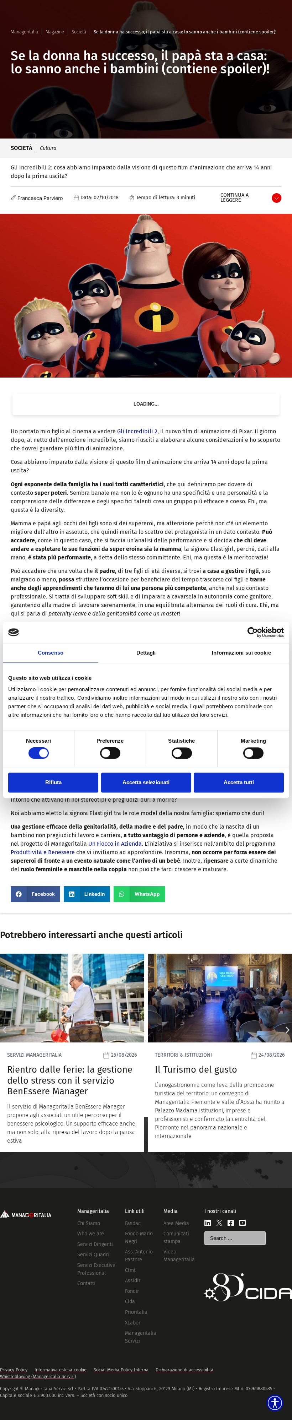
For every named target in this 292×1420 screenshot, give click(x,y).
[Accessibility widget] (274, 1402)
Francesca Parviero (40, 198)
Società (79, 31)
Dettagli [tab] (146, 653)
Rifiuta (53, 782)
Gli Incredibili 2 (137, 431)
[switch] (110, 753)
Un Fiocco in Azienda (115, 843)
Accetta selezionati (146, 782)
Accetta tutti (239, 782)
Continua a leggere (234, 197)
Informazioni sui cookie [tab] (241, 653)
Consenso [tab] (50, 653)
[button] (35, 894)
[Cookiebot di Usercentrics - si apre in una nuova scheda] (252, 632)
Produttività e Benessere (43, 852)
